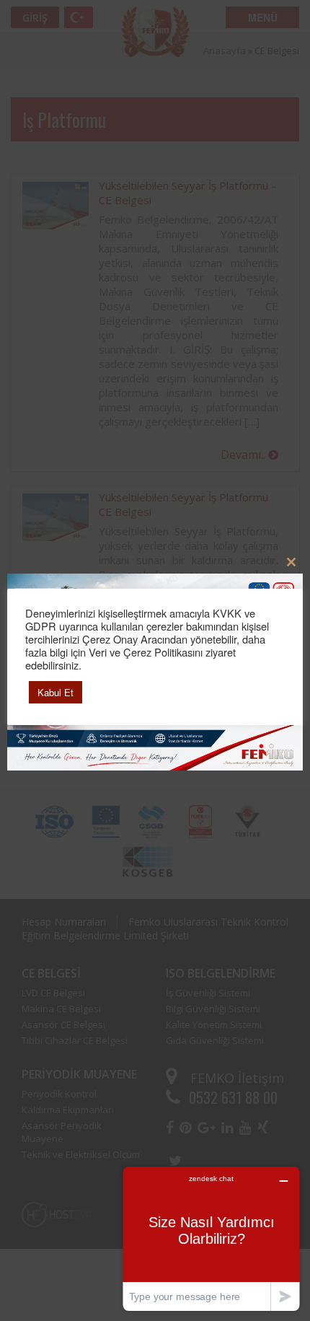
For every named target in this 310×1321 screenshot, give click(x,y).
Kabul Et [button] (55, 692)
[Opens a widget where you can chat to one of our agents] (211, 1238)
